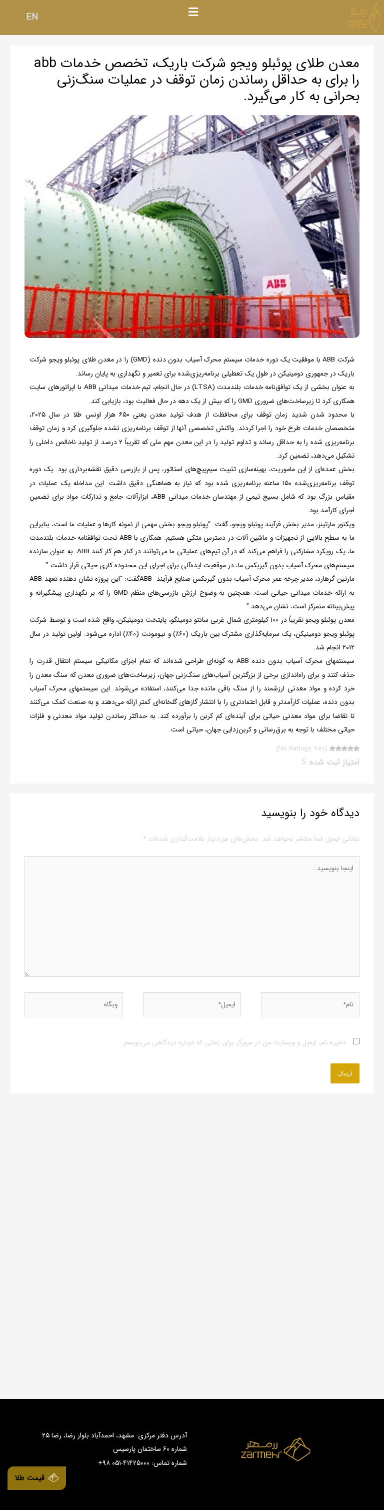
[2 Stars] (351, 748)
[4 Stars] (339, 748)
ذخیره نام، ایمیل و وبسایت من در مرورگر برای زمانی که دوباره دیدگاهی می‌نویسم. (234, 1042)
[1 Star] (357, 748)
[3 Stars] (345, 748)
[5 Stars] (333, 748)
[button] (193, 12)
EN (32, 17)
